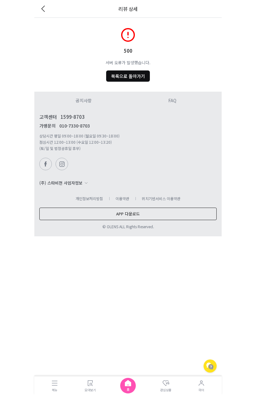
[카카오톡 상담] (210, 366)
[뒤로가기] (43, 8)
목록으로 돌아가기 (128, 76)
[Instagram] (62, 164)
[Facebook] (45, 164)
